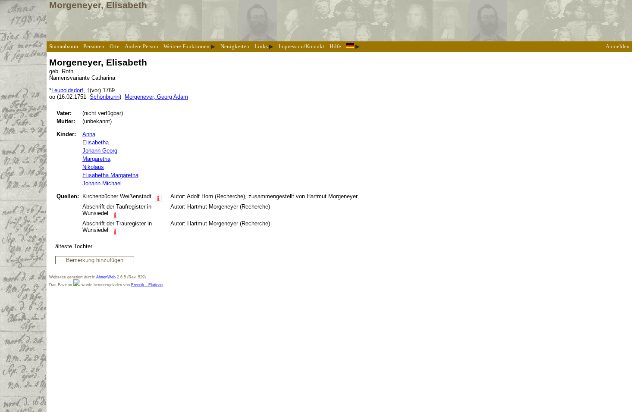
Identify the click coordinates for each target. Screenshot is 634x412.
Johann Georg (99, 150)
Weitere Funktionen (186, 46)
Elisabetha (95, 142)
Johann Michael (102, 183)
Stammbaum (63, 46)
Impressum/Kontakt (301, 46)
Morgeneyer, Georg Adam (156, 97)
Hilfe (335, 46)
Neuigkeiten (234, 46)
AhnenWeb (106, 277)
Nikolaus (93, 167)
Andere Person (141, 46)
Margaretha (96, 159)
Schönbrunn (104, 97)
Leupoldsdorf (67, 90)
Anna (88, 134)
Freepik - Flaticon (147, 285)
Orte (114, 46)
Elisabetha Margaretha (110, 175)
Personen (93, 46)
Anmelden (618, 46)
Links (261, 46)
